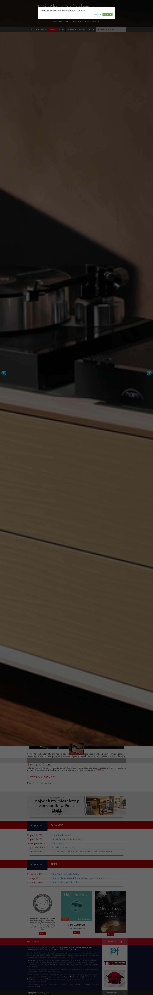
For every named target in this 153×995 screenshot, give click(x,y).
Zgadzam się (107, 14)
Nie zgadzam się (97, 14)
